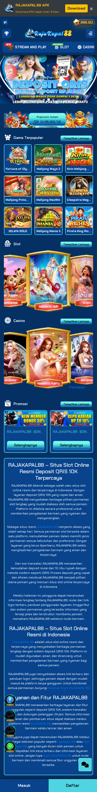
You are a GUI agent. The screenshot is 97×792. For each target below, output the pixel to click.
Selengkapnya (25, 445)
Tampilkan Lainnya (76, 138)
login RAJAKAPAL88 (57, 756)
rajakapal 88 (66, 742)
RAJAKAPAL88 (47, 527)
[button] (90, 79)
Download (76, 8)
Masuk (24, 785)
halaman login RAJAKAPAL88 (68, 688)
